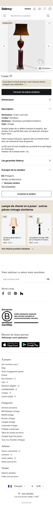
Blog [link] (3, 368)
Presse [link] (4, 375)
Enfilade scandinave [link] (10, 429)
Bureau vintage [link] (8, 418)
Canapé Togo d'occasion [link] (12, 436)
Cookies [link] (6, 393)
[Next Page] (49, 46)
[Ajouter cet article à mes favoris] (49, 23)
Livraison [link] (7, 454)
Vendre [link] (28, 9)
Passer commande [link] (11, 451)
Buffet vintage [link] (8, 415)
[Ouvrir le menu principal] (5, 16)
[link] (7, 9)
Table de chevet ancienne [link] (13, 432)
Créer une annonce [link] (10, 476)
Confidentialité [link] (9, 389)
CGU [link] (5, 382)
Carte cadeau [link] (9, 458)
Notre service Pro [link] (9, 461)
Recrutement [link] (9, 378)
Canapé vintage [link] (8, 422)
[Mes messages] (39, 8)
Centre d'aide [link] (9, 396)
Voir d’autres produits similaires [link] (16, 249)
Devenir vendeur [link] (9, 473)
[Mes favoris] (44, 8)
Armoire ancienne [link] (9, 407)
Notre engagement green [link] (13, 371)
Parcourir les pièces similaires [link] (26, 92)
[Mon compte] (34, 8)
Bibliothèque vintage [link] (11, 411)
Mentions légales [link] (10, 386)
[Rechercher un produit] (48, 15)
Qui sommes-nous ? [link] (10, 364)
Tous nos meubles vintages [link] (13, 440)
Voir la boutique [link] (8, 186)
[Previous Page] (4, 46)
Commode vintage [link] (9, 425)
